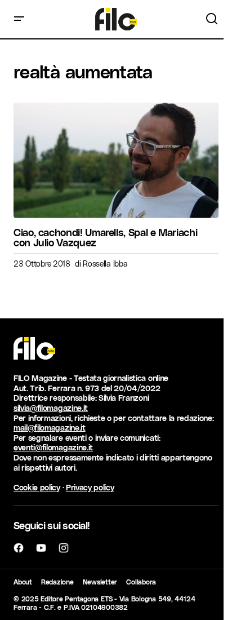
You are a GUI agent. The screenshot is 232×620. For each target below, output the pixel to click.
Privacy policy (90, 487)
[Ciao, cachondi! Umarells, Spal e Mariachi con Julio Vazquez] (116, 160)
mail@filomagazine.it (50, 427)
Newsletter (100, 582)
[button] (19, 19)
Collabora (141, 582)
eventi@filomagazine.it (53, 447)
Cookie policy (37, 487)
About (23, 582)
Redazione (57, 582)
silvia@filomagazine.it (51, 408)
